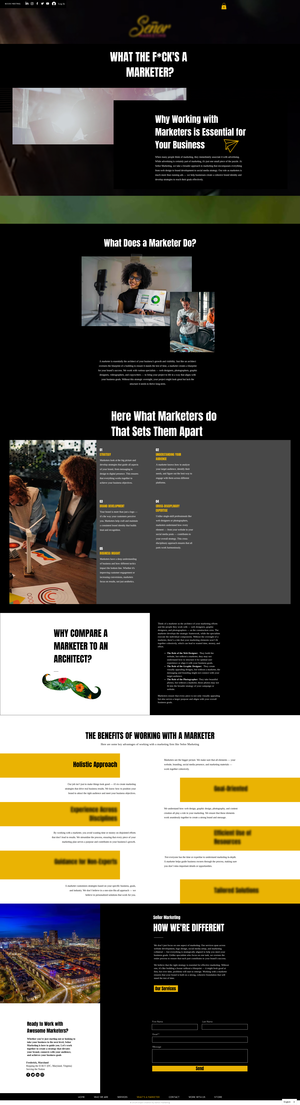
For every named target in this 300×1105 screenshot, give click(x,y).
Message (156, 1047)
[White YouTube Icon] (47, 3)
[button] (224, 6)
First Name (157, 1021)
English (287, 1102)
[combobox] (289, 1102)
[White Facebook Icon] (37, 3)
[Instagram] (32, 3)
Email (155, 1034)
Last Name (207, 1021)
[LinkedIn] (27, 3)
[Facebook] (28, 1075)
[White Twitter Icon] (42, 3)
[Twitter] (33, 1075)
